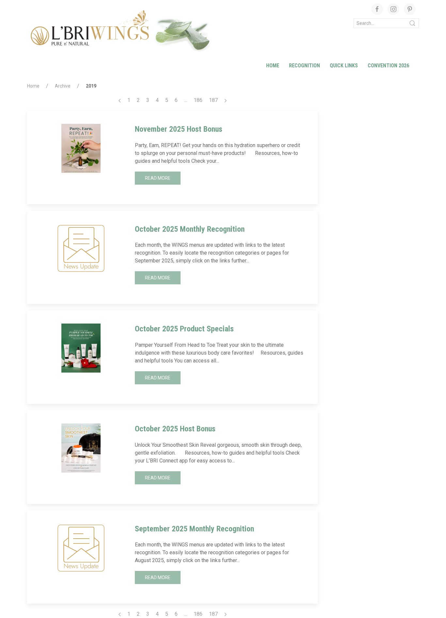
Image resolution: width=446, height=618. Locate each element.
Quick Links (344, 65)
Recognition (304, 65)
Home (272, 65)
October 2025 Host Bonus (175, 428)
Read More (157, 178)
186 (198, 100)
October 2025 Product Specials (184, 328)
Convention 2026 (388, 65)
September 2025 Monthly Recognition (194, 528)
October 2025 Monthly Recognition (190, 229)
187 (213, 100)
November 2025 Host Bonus (178, 129)
